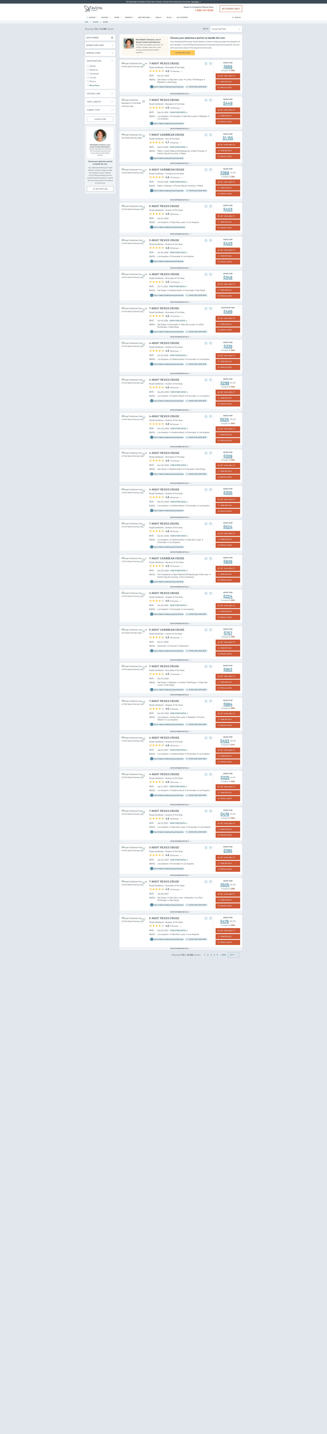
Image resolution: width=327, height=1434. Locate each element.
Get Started (182, 17)
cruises (95, 22)
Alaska (93, 66)
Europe (93, 77)
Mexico (93, 81)
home (86, 22)
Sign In (238, 17)
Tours (116, 17)
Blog (169, 17)
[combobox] (225, 28)
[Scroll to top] (320, 1427)
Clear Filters (100, 119)
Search (92, 17)
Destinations (144, 17)
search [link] (105, 22)
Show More (94, 85)
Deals (158, 17)
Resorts (128, 17)
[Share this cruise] (206, 63)
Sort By (206, 29)
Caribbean (94, 73)
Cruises (104, 17)
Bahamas (94, 69)
